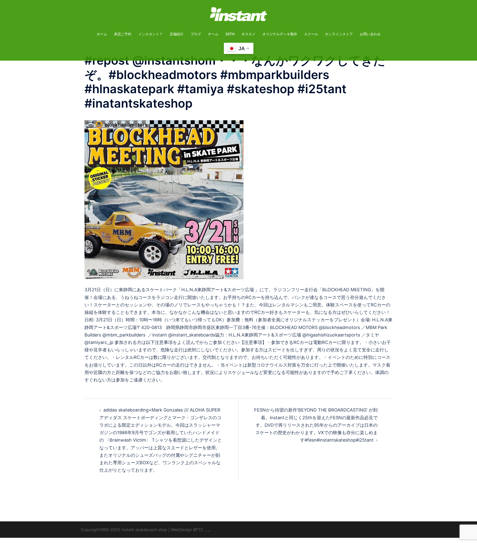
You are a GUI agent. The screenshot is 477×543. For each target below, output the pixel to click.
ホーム (102, 34)
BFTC (198, 529)
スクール (311, 34)
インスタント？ (150, 34)
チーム (213, 34)
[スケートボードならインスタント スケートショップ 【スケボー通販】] (238, 15)
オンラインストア (339, 34)
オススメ (248, 34)
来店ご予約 (122, 34)
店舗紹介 (177, 34)
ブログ (196, 34)
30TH (230, 34)
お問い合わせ (370, 34)
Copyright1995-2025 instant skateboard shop (124, 529)
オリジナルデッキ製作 (279, 34)
